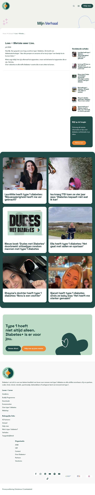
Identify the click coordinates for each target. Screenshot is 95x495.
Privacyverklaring (8, 489)
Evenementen (7, 404)
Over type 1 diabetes (9, 407)
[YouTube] (50, 474)
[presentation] (74, 54)
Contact (18, 451)
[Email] (59, 474)
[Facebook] (36, 474)
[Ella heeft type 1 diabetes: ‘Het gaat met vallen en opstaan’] (70, 223)
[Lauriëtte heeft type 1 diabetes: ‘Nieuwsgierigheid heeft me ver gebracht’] (25, 173)
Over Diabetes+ (20, 454)
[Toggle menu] (79, 6)
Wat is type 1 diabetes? (10, 429)
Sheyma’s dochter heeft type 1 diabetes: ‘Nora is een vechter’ (84, 99)
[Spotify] (55, 474)
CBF (16, 448)
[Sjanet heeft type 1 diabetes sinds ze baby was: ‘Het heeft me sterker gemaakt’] (70, 272)
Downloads (6, 401)
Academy (5, 394)
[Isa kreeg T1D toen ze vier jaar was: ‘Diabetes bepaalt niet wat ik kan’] (70, 173)
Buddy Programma (8, 397)
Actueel (10, 33)
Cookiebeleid (27, 489)
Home (4, 33)
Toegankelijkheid (8, 436)
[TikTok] (47, 479)
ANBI (17, 445)
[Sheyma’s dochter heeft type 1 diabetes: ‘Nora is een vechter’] (25, 272)
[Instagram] (40, 474)
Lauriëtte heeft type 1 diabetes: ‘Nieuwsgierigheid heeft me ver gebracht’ (84, 55)
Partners (18, 458)
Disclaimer (18, 489)
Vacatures (18, 461)
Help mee (5, 426)
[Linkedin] (45, 474)
